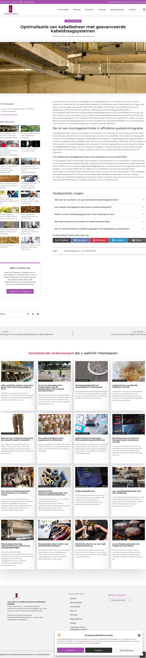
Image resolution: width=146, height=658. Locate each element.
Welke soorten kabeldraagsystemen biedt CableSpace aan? (99, 214)
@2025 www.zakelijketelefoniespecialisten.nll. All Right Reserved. (25, 654)
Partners (77, 9)
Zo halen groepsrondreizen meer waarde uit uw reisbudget (30, 135)
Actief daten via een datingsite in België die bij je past (9, 201)
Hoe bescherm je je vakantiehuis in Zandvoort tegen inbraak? (30, 232)
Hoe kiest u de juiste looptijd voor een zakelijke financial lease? (30, 201)
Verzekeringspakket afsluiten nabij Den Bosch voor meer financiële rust (8, 216)
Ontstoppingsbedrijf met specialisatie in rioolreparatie (89, 386)
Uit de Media (75, 607)
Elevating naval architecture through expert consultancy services (125, 440)
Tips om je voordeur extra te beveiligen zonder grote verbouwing (30, 247)
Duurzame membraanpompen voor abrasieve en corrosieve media (15, 493)
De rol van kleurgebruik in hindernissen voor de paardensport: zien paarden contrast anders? (51, 388)
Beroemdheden (76, 602)
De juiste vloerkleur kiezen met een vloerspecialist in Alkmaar (9, 186)
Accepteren (70, 650)
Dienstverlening (73, 21)
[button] (139, 635)
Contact (132, 9)
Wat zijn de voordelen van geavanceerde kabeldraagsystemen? (99, 200)
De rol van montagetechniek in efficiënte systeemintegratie (17, 110)
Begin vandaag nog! (20, 268)
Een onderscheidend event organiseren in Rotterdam (51, 439)
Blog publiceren (117, 9)
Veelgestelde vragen (9, 114)
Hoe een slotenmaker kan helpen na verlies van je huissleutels (9, 232)
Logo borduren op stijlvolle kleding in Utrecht (125, 386)
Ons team (89, 9)
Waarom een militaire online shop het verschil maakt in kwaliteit (17, 439)
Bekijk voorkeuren (127, 650)
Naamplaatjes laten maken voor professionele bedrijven (53, 545)
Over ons (102, 9)
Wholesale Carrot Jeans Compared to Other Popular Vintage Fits (29, 186)
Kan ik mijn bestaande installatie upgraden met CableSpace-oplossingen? (99, 229)
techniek (96, 174)
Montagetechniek (89, 251)
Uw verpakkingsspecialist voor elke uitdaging (126, 492)
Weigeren (98, 650)
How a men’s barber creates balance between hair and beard (29, 216)
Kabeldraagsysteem (72, 251)
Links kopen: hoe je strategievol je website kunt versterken (78, 629)
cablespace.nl (62, 147)
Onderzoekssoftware (85, 491)
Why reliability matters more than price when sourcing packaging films (8, 135)
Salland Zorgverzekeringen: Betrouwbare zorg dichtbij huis (90, 439)
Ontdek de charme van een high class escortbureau (90, 545)
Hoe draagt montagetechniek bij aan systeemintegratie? (99, 207)
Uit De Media (63, 9)
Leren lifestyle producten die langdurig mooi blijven (125, 545)
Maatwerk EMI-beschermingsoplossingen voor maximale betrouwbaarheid (53, 493)
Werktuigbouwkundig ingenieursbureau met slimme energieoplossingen (15, 546)
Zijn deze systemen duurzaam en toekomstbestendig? (99, 221)
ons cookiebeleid (94, 643)
